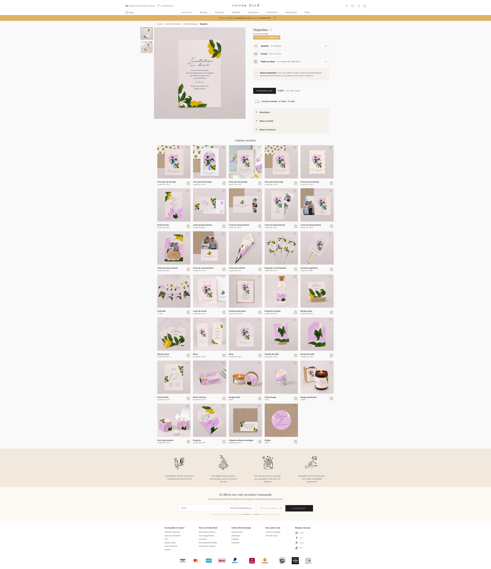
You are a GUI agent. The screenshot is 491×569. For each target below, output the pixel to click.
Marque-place (306, 311)
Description (265, 112)
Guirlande (161, 311)
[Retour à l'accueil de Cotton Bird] (245, 8)
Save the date (163, 225)
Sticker (268, 440)
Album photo (291, 12)
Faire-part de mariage (166, 182)
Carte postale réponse (202, 225)
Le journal (203, 539)
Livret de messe (200, 311)
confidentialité (245, 514)
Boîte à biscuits (199, 397)
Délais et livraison (268, 130)
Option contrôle (267, 121)
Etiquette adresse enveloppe (241, 440)
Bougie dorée (234, 397)
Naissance (219, 12)
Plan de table (163, 397)
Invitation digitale (273, 532)
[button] (274, 18)
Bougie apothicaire (308, 397)
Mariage (203, 12)
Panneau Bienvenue (237, 311)
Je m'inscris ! (299, 508)
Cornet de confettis (237, 268)
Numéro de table (272, 354)
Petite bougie (270, 397)
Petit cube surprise (165, 440)
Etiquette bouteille (273, 311)
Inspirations (186, 12)
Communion (253, 12)
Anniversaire (272, 12)
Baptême (236, 12)
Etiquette (197, 440)
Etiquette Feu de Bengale (275, 268)
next (155, 74)
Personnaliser (264, 91)
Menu (195, 354)
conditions (256, 514)
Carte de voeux (272, 536)
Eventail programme (309, 268)
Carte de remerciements (239, 225)
